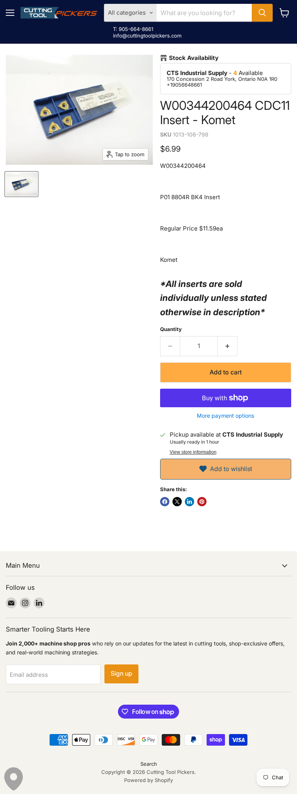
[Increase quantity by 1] (227, 346)
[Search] (262, 13)
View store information (193, 452)
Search (148, 764)
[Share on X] (177, 501)
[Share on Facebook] (164, 501)
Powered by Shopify (148, 780)
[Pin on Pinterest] (202, 501)
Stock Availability (193, 58)
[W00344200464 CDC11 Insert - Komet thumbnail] (21, 184)
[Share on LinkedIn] (189, 501)
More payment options (225, 416)
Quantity (171, 329)
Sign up (121, 673)
